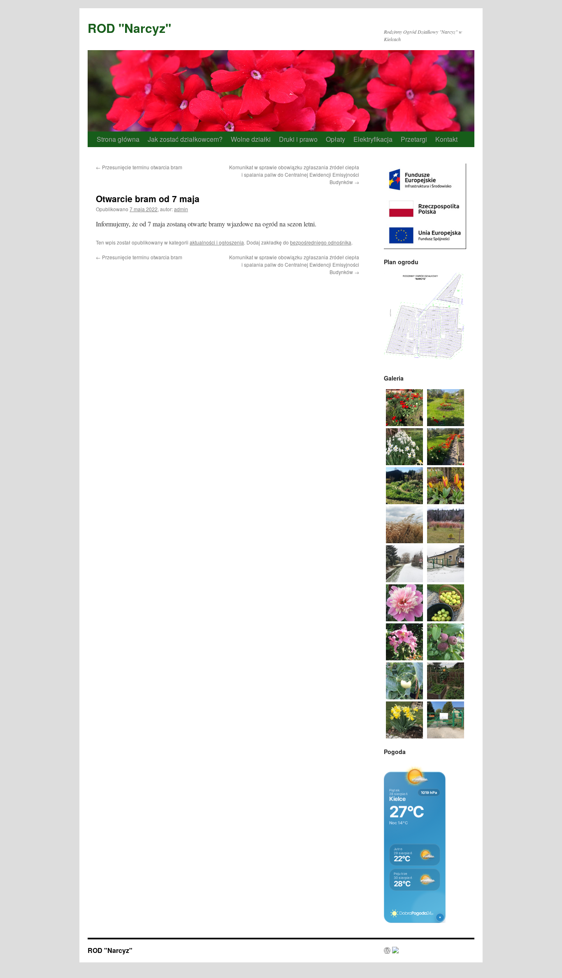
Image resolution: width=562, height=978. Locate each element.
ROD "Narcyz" (129, 28)
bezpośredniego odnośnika (320, 242)
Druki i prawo (298, 139)
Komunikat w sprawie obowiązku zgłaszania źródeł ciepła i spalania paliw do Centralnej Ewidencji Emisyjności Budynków (294, 174)
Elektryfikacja (372, 139)
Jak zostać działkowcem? (185, 139)
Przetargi (414, 139)
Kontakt (446, 139)
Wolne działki (251, 139)
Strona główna (118, 139)
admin (181, 208)
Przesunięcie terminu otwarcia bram (139, 167)
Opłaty (335, 139)
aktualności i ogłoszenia (217, 242)
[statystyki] (391, 951)
